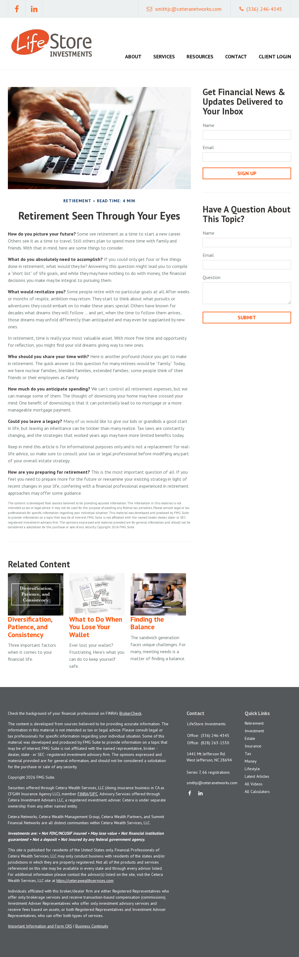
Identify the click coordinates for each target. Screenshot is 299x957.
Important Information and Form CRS (40, 926)
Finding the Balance (147, 623)
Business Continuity (91, 926)
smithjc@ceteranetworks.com (188, 9)
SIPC (94, 793)
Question (211, 277)
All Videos (254, 784)
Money (251, 761)
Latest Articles (257, 776)
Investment (254, 730)
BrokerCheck (130, 713)
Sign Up (246, 173)
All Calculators (257, 791)
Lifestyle (252, 768)
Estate (250, 738)
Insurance (253, 746)
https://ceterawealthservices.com (85, 880)
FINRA (83, 793)
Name (208, 125)
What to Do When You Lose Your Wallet (95, 627)
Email (208, 147)
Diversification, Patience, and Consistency (30, 627)
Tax (248, 753)
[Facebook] (190, 794)
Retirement (254, 723)
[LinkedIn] (200, 794)
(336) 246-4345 (264, 9)
